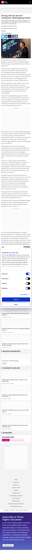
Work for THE (16, 487)
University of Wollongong (19, 74)
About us (16, 485)
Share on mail (16, 36)
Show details (23, 294)
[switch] (28, 278)
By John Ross (4, 317)
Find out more (8, 545)
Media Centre (16, 501)
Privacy (16, 490)
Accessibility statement (16, 495)
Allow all (16, 299)
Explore (4, 363)
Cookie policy (16, 493)
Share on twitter (9, 36)
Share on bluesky (2, 36)
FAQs (16, 479)
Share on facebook (13, 36)
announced (24, 83)
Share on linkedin (6, 36)
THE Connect (16, 498)
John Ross (3, 30)
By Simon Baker (5, 347)
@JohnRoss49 (8, 33)
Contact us (16, 482)
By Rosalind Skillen (6, 383)
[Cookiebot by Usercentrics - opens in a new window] (23, 247)
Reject (16, 304)
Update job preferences (17, 440)
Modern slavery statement (16, 504)
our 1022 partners (11, 255)
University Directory (16, 506)
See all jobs (6, 440)
